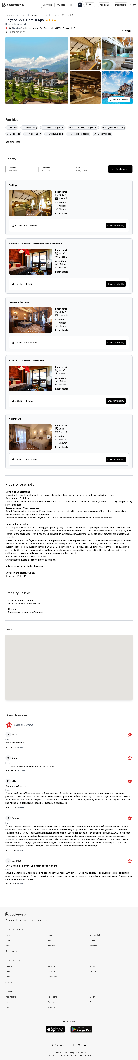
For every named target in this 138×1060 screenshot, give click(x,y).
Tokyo (93, 971)
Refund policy (86, 1055)
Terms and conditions (69, 1055)
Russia (34, 15)
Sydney (8, 982)
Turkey (8, 940)
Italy (49, 940)
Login (92, 997)
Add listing (52, 997)
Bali (91, 977)
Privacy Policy (52, 1055)
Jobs (7, 1007)
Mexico (93, 940)
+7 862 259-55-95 (17, 32)
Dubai (92, 966)
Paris (7, 971)
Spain (50, 935)
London (51, 966)
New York (52, 971)
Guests (77, 168)
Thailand (51, 946)
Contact (51, 1002)
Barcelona (52, 977)
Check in (12, 168)
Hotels (44, 15)
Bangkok (9, 966)
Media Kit (52, 1007)
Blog (92, 1002)
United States (96, 935)
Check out (46, 168)
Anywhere (47, 5)
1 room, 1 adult (75, 5)
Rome (8, 977)
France (8, 935)
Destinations (10, 997)
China (7, 946)
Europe (23, 15)
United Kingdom (12, 951)
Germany (94, 946)
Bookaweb (10, 15)
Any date (61, 5)
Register (9, 1002)
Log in (133, 5)
